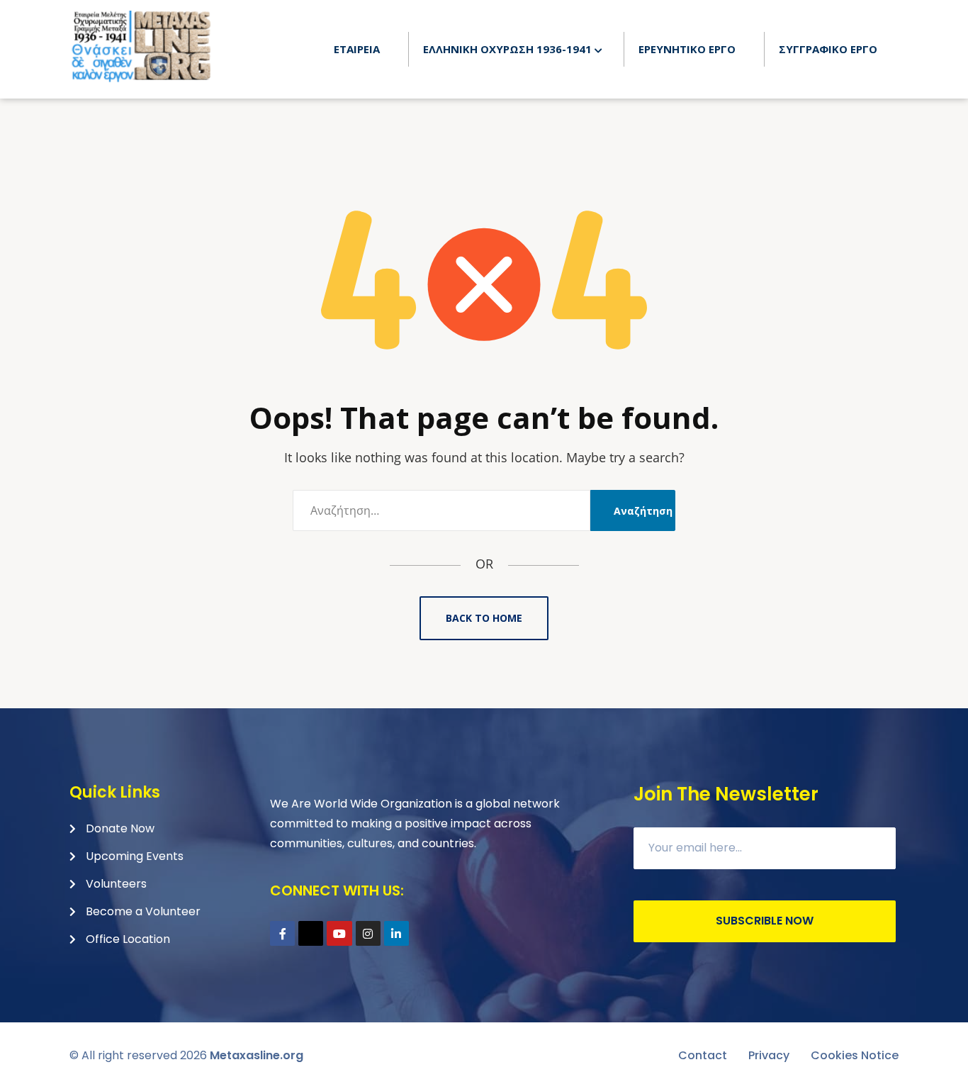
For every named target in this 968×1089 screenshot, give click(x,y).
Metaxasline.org (256, 1055)
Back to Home (484, 618)
